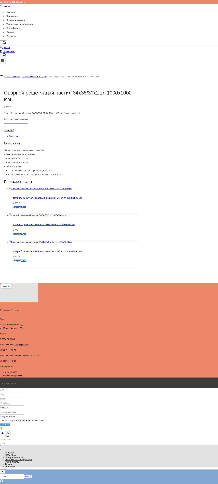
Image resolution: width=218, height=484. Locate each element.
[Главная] (1, 76)
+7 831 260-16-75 (17, 2)
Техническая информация (19, 24)
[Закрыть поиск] (2, 471)
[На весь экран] (4, 439)
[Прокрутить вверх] (2, 434)
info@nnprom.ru (21, 344)
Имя (2, 390)
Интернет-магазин (15, 20)
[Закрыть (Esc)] (9, 439)
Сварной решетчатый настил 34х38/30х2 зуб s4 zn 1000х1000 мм (47, 198)
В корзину (9, 130)
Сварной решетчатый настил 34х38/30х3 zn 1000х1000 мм (44, 224)
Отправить (5, 425)
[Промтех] (5, 6)
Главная (10, 12)
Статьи (10, 32)
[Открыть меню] (3, 61)
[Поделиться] (6, 439)
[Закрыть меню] (0, 447)
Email (2, 399)
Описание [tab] (13, 136)
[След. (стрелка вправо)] (4, 443)
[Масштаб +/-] (1, 439)
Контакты (11, 36)
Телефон (4, 408)
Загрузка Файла (7, 416)
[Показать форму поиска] (3, 42)
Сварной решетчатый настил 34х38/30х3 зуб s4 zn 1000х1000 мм (47, 251)
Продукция (12, 16)
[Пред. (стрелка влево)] (1, 443)
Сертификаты (13, 28)
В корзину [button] (17, 207)
